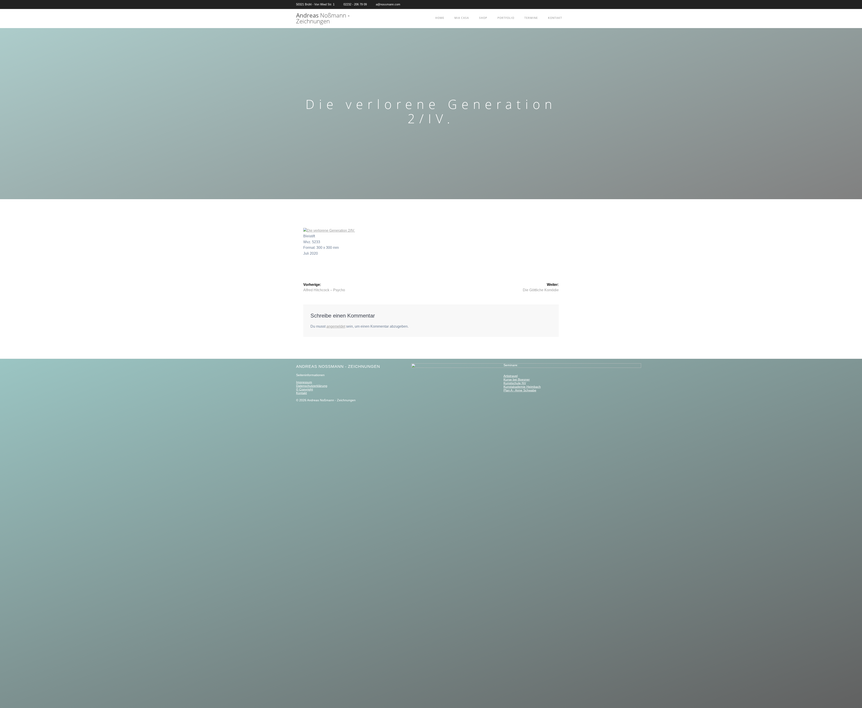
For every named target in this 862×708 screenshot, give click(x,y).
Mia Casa (461, 18)
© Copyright (304, 389)
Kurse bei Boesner (517, 379)
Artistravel (511, 376)
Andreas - (323, 18)
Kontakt (555, 18)
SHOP (483, 18)
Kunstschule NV (515, 383)
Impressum (304, 382)
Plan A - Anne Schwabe (520, 390)
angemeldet (335, 326)
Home (439, 18)
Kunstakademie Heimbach (522, 386)
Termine (531, 18)
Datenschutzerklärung (311, 386)
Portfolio (505, 18)
